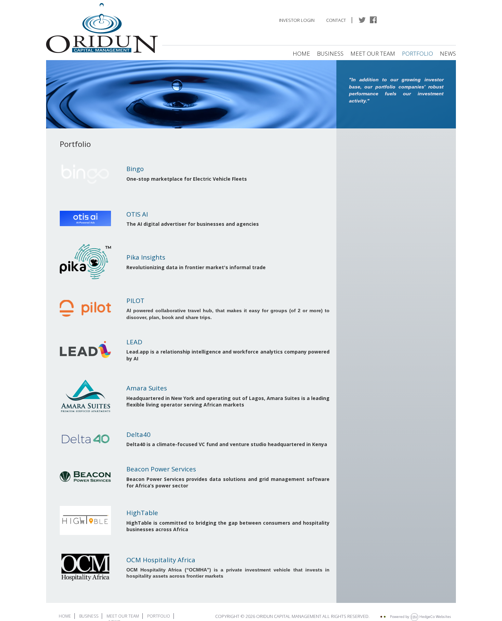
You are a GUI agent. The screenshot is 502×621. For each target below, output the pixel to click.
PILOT (135, 300)
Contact (336, 20)
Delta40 (138, 434)
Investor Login (297, 20)
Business (330, 53)
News (448, 53)
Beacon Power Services (161, 469)
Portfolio (417, 53)
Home (301, 53)
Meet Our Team (373, 53)
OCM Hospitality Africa (160, 559)
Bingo (135, 168)
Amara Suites (146, 388)
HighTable (142, 512)
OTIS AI (137, 214)
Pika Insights (145, 257)
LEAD (134, 341)
